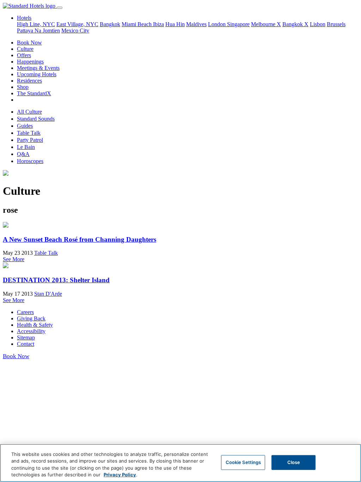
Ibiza (158, 24)
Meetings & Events (38, 68)
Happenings (30, 62)
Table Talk (29, 133)
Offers (24, 55)
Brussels (336, 24)
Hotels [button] (24, 18)
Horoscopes (30, 161)
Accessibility (31, 331)
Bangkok (110, 24)
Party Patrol (30, 140)
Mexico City (75, 31)
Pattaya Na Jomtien (38, 31)
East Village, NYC (77, 24)
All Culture (29, 112)
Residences (29, 81)
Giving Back (31, 318)
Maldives (196, 24)
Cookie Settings (243, 462)
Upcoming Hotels (36, 74)
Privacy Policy (120, 474)
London (217, 24)
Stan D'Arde (48, 294)
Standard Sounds (36, 119)
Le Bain (26, 147)
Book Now (29, 43)
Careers (25, 312)
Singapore (238, 24)
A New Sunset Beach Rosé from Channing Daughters (79, 239)
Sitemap (26, 338)
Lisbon (317, 24)
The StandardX (34, 93)
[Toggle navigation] (59, 8)
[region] (180, 463)
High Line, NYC (36, 24)
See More (13, 259)
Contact (25, 344)
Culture (25, 49)
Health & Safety (35, 325)
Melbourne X (266, 24)
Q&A (23, 154)
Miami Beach (137, 24)
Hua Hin (175, 24)
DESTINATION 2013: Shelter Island (56, 280)
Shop (23, 87)
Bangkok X (295, 24)
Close (293, 462)
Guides (25, 126)
